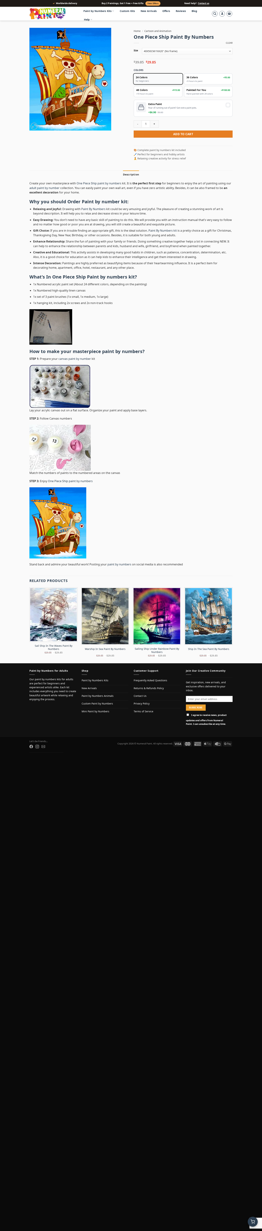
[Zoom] (34, 126)
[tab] (131, 174)
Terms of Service (143, 711)
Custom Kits (127, 11)
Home (137, 31)
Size (136, 50)
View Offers (152, 3)
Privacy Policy (142, 703)
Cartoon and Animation (157, 31)
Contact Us (140, 696)
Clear (229, 42)
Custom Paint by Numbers (97, 703)
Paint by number (101, 201)
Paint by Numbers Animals (98, 696)
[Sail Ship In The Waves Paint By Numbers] (53, 614)
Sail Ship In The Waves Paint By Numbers (53, 647)
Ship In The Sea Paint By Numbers (208, 649)
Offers (166, 11)
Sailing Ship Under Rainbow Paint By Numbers (157, 650)
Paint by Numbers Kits (97, 11)
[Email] (43, 746)
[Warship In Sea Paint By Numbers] (105, 616)
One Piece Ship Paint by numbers (89, 277)
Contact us (203, 3)
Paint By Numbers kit (162, 231)
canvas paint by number (74, 359)
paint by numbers (122, 351)
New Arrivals (149, 11)
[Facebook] (31, 746)
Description (131, 174)
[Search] (215, 14)
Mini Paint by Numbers (95, 711)
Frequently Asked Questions (150, 680)
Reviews (181, 11)
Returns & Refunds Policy (149, 688)
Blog (194, 11)
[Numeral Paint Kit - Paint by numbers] (52, 14)
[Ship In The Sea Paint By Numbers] (208, 616)
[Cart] (229, 14)
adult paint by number (44, 188)
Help (87, 19)
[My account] (222, 14)
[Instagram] (37, 746)
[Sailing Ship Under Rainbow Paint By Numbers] (157, 616)
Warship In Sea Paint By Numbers (105, 649)
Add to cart (183, 134)
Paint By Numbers (93, 209)
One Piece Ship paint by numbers (99, 183)
